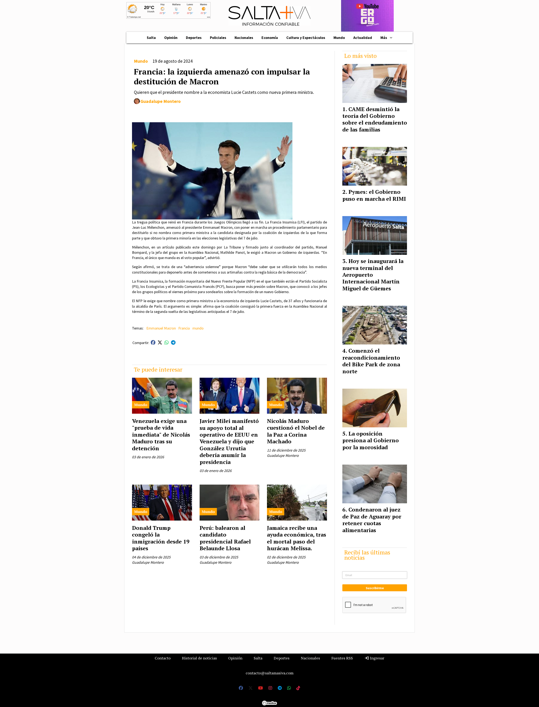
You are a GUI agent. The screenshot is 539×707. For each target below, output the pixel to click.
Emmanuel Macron (161, 328)
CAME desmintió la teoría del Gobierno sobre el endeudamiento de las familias (374, 119)
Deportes (193, 37)
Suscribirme (375, 588)
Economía (269, 37)
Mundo (339, 37)
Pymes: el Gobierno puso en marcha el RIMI (374, 195)
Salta (151, 37)
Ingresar (376, 657)
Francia (184, 328)
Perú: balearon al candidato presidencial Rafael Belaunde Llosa (225, 538)
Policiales (218, 37)
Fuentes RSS (342, 657)
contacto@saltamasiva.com (270, 672)
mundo (198, 328)
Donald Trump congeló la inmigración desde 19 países (160, 538)
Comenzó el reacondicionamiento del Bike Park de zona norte (371, 361)
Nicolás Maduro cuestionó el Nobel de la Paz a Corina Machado (296, 431)
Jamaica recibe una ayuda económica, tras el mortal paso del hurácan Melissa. (296, 538)
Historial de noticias (199, 657)
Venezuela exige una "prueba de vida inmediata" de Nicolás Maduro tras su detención (161, 434)
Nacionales (244, 37)
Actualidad (362, 37)
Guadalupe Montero (160, 101)
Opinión (170, 37)
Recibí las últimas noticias (367, 555)
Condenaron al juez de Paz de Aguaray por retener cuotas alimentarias (371, 519)
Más (383, 37)
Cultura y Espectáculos (305, 37)
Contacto (163, 657)
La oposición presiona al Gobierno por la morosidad (370, 440)
